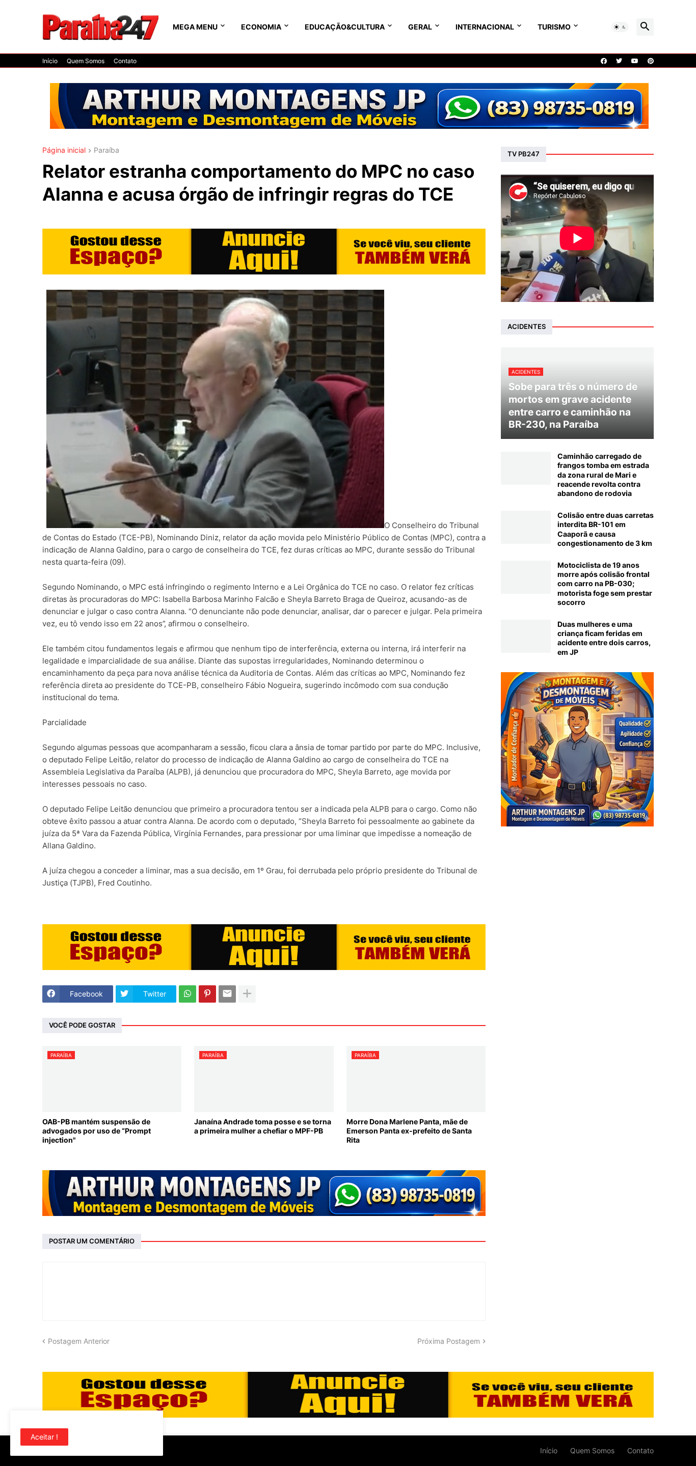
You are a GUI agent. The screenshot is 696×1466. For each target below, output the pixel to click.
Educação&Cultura (345, 26)
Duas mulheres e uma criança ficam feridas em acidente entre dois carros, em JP (604, 638)
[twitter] (619, 61)
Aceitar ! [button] (44, 1436)
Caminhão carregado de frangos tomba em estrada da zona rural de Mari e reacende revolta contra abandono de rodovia (603, 474)
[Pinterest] (207, 994)
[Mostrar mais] (247, 994)
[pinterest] (651, 61)
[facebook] (604, 61)
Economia (261, 26)
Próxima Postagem (448, 1341)
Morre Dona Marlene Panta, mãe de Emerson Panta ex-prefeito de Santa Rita (409, 1130)
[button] (620, 27)
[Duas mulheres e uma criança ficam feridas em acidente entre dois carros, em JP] (526, 636)
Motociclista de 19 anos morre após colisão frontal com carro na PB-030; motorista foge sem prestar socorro (604, 583)
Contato (125, 61)
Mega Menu (195, 26)
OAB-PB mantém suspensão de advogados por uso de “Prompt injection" (96, 1130)
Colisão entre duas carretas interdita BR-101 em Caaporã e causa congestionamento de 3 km (605, 529)
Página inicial (64, 150)
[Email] (227, 994)
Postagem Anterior (79, 1341)
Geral (420, 26)
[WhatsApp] (187, 994)
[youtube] (634, 61)
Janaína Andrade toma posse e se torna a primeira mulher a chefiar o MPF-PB (262, 1126)
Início (50, 61)
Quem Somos (85, 61)
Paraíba (106, 150)
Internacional (485, 26)
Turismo (554, 26)
